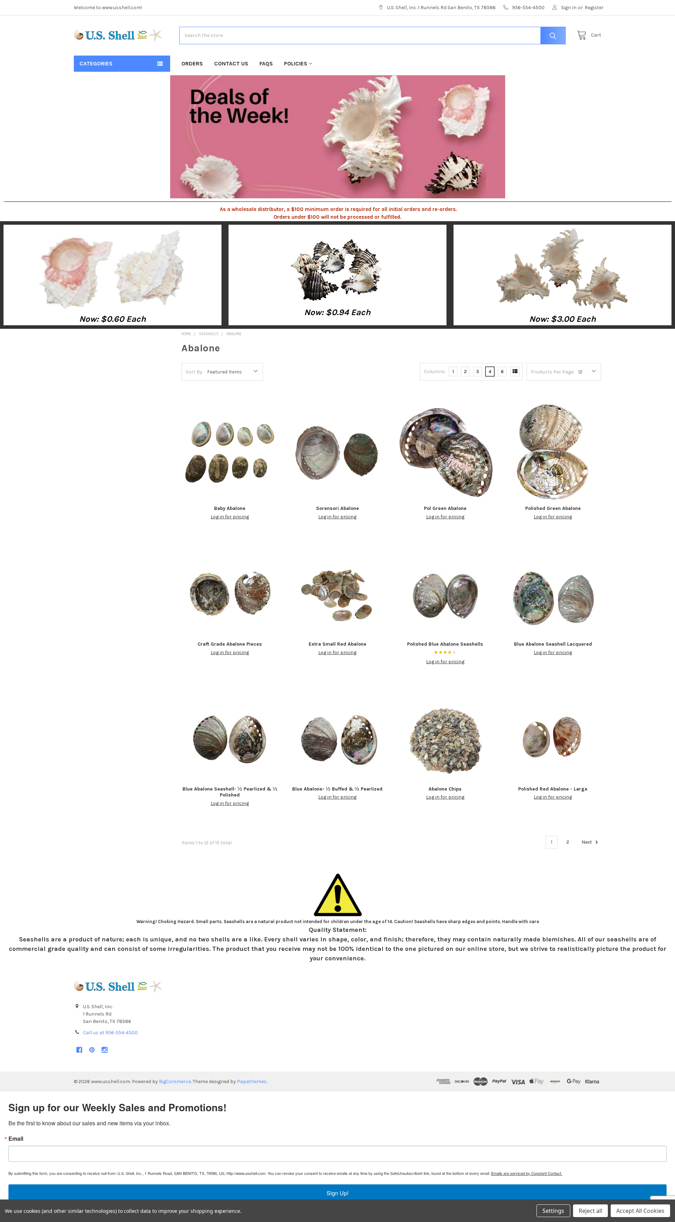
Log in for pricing (230, 517)
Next (587, 842)
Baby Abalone (229, 508)
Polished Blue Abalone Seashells (445, 644)
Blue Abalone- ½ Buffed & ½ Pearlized (337, 789)
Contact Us (231, 63)
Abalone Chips (445, 789)
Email (15, 1138)
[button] (112, 269)
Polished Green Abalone (553, 508)
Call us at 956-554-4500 (110, 1033)
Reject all (590, 1211)
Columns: (435, 372)
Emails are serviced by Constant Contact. (526, 1173)
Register (594, 8)
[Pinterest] (91, 1049)
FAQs (266, 63)
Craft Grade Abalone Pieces (230, 644)
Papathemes (251, 1082)
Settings (553, 1211)
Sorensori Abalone (337, 508)
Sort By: (194, 372)
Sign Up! (337, 1193)
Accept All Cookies (640, 1211)
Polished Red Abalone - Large (552, 789)
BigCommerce (175, 1082)
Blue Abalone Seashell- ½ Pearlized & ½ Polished (229, 792)
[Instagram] (104, 1049)
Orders (192, 63)
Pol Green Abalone (445, 508)
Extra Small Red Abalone (337, 644)
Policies (295, 63)
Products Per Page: (552, 372)
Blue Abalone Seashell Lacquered (553, 644)
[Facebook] (79, 1049)
